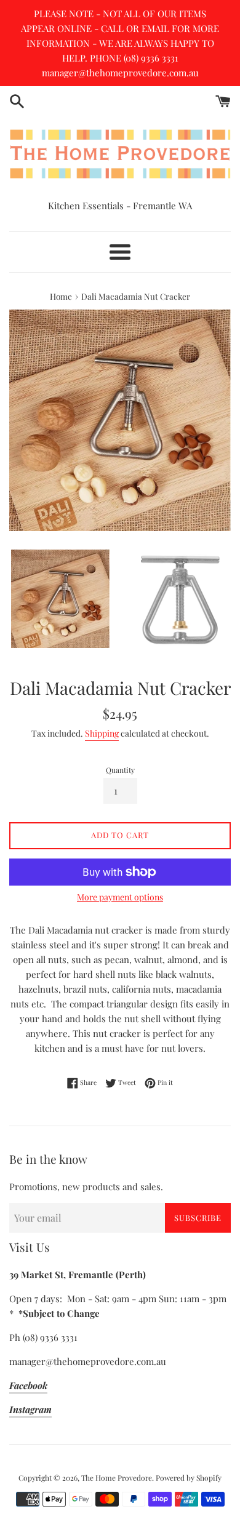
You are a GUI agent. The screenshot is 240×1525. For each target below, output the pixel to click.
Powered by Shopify (189, 1478)
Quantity (120, 770)
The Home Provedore (116, 1478)
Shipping (102, 733)
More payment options (120, 897)
